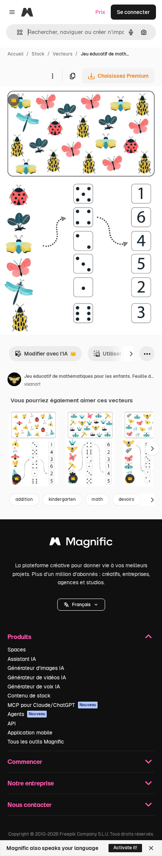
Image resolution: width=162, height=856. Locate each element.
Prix (100, 12)
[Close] (151, 848)
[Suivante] (131, 353)
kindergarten (62, 499)
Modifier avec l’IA (41, 355)
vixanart (32, 384)
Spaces (17, 649)
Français (81, 605)
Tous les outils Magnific (36, 741)
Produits (19, 636)
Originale (50, 101)
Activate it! (125, 848)
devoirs (126, 499)
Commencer (25, 761)
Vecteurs (62, 54)
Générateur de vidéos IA (37, 677)
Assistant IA (22, 659)
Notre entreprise (31, 783)
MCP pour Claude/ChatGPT (52, 705)
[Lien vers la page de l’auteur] (14, 380)
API (12, 723)
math (97, 499)
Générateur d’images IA (36, 668)
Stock (38, 54)
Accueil (15, 54)
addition (24, 499)
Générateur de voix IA (34, 686)
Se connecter (133, 12)
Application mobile (30, 732)
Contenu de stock (29, 695)
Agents (26, 714)
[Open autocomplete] (16, 32)
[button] (81, 605)
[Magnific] (81, 543)
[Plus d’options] (52, 75)
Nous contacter (30, 804)
